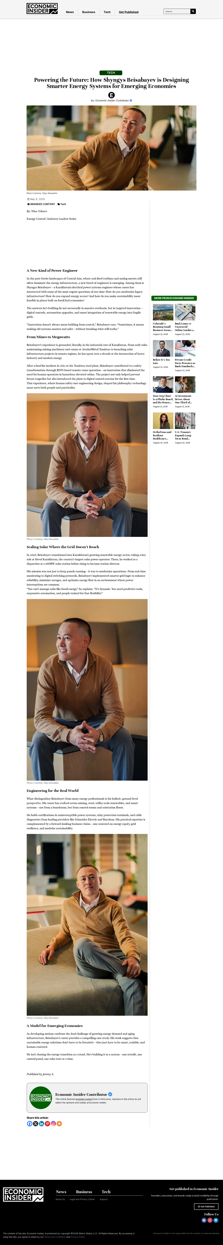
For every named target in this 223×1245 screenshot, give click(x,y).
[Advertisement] (111, 41)
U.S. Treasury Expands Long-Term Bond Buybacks (183, 437)
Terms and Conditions (55, 1237)
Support (104, 1199)
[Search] (193, 11)
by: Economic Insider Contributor (110, 100)
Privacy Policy (77, 1237)
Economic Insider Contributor (81, 1094)
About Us (60, 1199)
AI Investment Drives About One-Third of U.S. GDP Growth (185, 400)
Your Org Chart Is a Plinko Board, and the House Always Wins (163, 400)
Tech (107, 12)
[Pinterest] (47, 1123)
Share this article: (38, 1117)
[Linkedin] (41, 1123)
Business (88, 12)
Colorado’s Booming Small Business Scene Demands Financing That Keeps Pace (162, 332)
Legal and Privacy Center (82, 1199)
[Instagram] (53, 1123)
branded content (84, 1099)
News (70, 12)
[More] (59, 1123)
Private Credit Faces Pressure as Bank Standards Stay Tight (185, 364)
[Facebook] (29, 1123)
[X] (35, 1123)
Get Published (129, 12)
